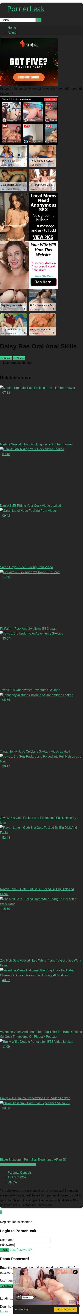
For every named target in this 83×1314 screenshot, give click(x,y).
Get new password (12, 1285)
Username (7, 1240)
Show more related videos (18, 1164)
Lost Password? (21, 1249)
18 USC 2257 (17, 1177)
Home (12, 27)
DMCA (12, 1182)
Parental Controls (20, 1172)
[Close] (1, 1217)
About (7, 358)
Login (5, 1249)
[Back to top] (1, 1212)
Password (7, 1245)
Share (20, 358)
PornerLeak (25, 8)
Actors (12, 32)
